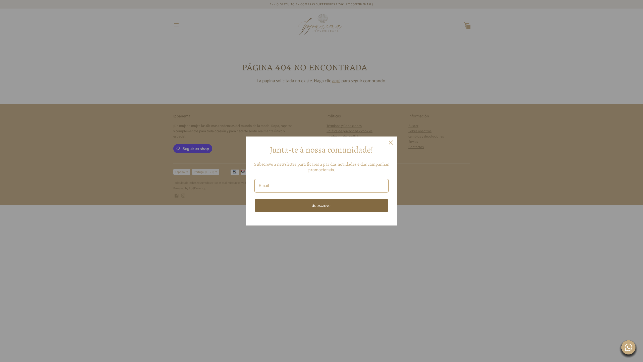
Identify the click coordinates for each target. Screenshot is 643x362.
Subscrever (321, 205)
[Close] (391, 143)
